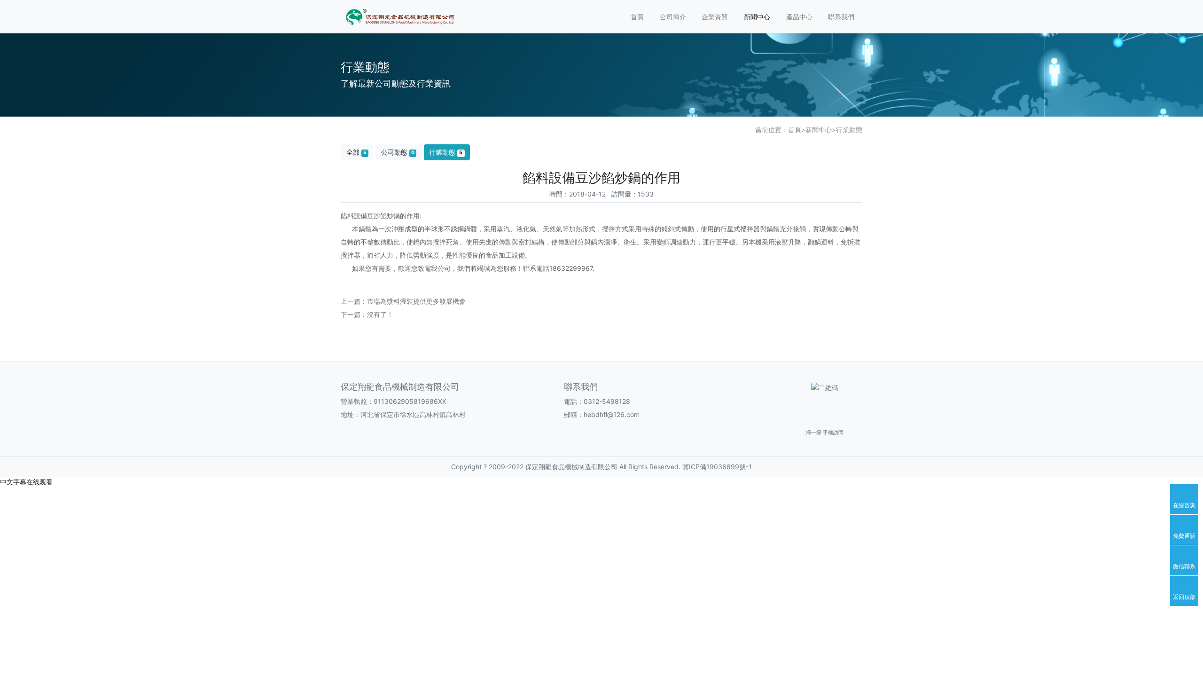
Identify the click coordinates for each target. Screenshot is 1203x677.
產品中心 (799, 17)
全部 (356, 152)
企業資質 (715, 17)
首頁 (637, 17)
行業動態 (849, 130)
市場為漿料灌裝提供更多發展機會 (416, 301)
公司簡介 (673, 17)
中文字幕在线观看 (26, 482)
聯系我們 (841, 17)
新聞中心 (757, 17)
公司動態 (397, 152)
